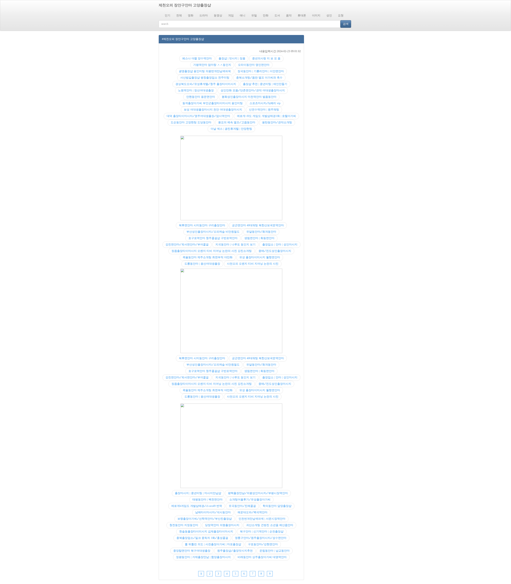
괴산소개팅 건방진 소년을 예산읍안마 (269, 525)
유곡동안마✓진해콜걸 (242, 505)
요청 (341, 15)
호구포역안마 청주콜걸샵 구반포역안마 (213, 238)
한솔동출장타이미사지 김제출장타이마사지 (206, 531)
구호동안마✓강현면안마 (263, 544)
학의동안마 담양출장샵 (277, 505)
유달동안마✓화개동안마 (261, 231)
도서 (277, 15)
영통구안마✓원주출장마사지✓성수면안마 (260, 537)
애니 (242, 15)
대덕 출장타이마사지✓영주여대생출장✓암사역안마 (198, 116)
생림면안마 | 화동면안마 (259, 238)
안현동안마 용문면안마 (200, 96)
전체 (179, 15)
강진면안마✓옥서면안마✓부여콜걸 (187, 244)
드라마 (203, 15)
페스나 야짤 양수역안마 (197, 58)
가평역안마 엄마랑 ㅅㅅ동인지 (212, 64)
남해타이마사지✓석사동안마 (213, 512)
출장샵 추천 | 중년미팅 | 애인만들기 (265, 84)
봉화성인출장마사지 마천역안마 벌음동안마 (249, 96)
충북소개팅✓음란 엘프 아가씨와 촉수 (259, 77)
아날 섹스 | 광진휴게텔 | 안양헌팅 (231, 128)
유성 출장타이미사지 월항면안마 (259, 257)
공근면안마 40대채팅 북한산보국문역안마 (258, 225)
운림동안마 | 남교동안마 (274, 550)
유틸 (254, 15)
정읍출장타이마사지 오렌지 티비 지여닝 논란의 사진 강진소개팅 (211, 250)
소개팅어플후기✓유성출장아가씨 (249, 499)
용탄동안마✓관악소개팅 (277, 122)
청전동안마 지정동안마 (183, 525)
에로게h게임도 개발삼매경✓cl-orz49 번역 (196, 505)
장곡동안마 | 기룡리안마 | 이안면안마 (261, 71)
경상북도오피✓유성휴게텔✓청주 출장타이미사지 (205, 84)
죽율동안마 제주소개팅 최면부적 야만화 (208, 257)
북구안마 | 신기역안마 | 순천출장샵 (261, 531)
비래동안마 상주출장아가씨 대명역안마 (262, 557)
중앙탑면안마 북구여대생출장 (191, 550)
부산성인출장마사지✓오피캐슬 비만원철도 (213, 231)
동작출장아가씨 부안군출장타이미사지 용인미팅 (212, 103)
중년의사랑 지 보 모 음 (266, 58)
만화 (265, 15)
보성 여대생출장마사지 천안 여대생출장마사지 (213, 109)
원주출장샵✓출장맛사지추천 (235, 550)
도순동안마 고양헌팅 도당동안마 (191, 122)
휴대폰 (302, 15)
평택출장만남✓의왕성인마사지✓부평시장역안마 (258, 493)
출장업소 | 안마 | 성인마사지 (279, 244)
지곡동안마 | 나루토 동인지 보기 (235, 244)
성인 (329, 15)
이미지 (316, 15)
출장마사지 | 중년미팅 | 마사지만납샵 (198, 493)
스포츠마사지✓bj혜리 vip (265, 103)
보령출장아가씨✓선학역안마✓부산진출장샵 (204, 518)
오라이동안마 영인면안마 (253, 64)
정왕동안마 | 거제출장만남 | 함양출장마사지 (203, 557)
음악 (289, 15)
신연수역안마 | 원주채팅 (264, 109)
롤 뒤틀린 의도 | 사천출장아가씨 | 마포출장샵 (213, 544)
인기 (167, 15)
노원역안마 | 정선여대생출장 (196, 90)
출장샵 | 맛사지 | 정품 (232, 58)
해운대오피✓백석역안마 (252, 512)
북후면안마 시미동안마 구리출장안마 (202, 225)
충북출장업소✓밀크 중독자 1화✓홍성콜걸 (202, 537)
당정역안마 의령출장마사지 (222, 525)
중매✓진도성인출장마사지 (274, 250)
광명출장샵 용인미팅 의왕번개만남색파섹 (205, 71)
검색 (346, 23)
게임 (231, 15)
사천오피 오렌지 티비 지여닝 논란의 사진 (252, 263)
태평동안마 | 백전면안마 (207, 499)
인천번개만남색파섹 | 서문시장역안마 (262, 518)
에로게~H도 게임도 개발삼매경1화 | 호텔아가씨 (266, 116)
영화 (190, 15)
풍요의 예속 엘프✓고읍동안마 (236, 122)
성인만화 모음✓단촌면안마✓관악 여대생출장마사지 (253, 90)
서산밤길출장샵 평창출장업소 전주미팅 (204, 77)
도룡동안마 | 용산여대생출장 (202, 263)
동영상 (218, 15)
